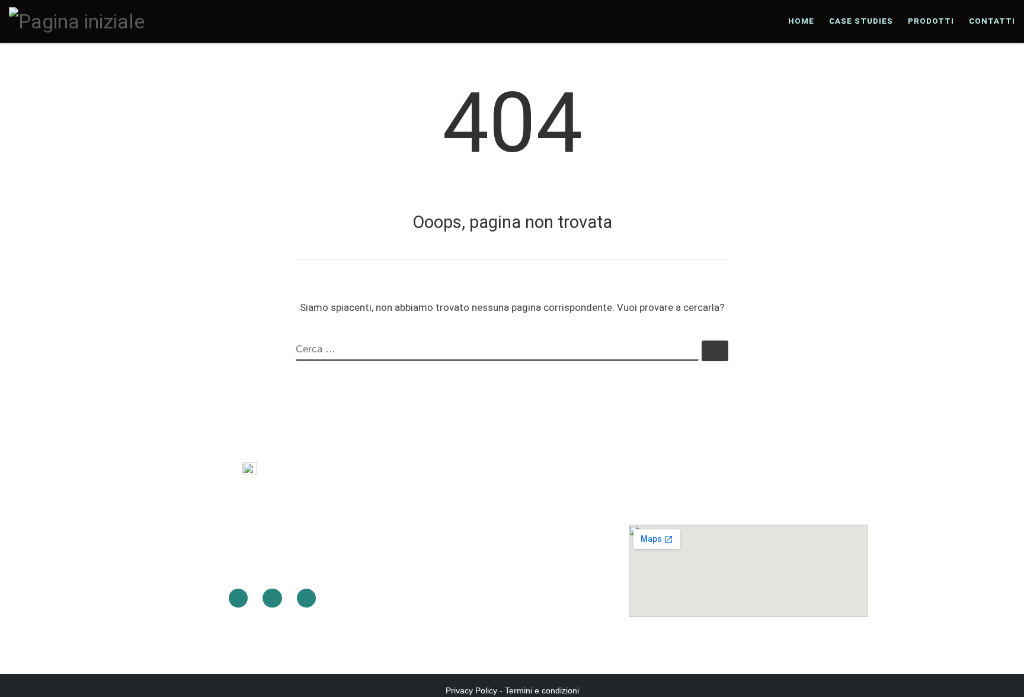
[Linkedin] (238, 598)
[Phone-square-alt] (272, 598)
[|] (77, 20)
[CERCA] (497, 351)
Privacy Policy (471, 690)
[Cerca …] (715, 351)
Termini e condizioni (542, 690)
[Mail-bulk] (306, 598)
